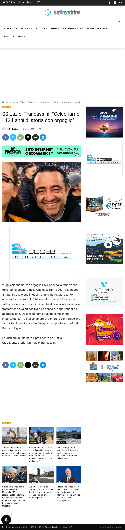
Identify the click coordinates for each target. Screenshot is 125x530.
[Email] (28, 137)
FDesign (65, 527)
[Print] (35, 137)
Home (5, 102)
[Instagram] (115, 2)
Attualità (14, 102)
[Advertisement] (62, 73)
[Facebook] (109, 2)
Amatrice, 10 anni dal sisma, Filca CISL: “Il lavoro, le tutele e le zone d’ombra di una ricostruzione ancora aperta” (41, 492)
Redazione (14, 129)
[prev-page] (4, 514)
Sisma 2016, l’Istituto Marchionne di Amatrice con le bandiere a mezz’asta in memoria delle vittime (67, 453)
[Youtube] (120, 2)
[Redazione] (4, 129)
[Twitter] (13, 137)
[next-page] (9, 514)
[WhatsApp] (20, 137)
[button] (119, 21)
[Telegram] (43, 137)
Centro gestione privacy (111, 527)
